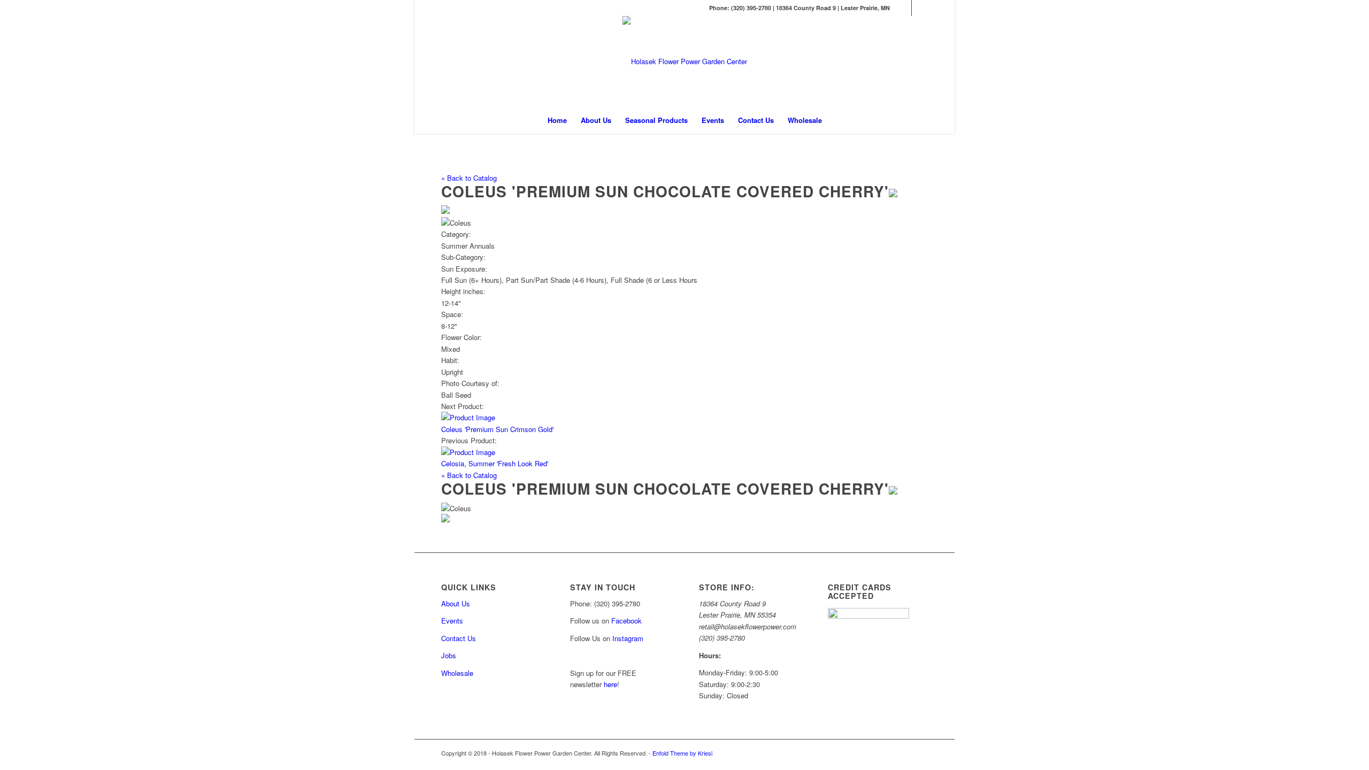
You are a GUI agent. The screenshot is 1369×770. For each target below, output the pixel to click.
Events (452, 620)
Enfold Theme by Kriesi (682, 753)
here (610, 684)
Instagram (628, 638)
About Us (455, 603)
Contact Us (458, 638)
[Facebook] (903, 8)
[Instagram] (920, 8)
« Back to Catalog (469, 178)
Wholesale (457, 673)
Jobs (448, 655)
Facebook (626, 620)
